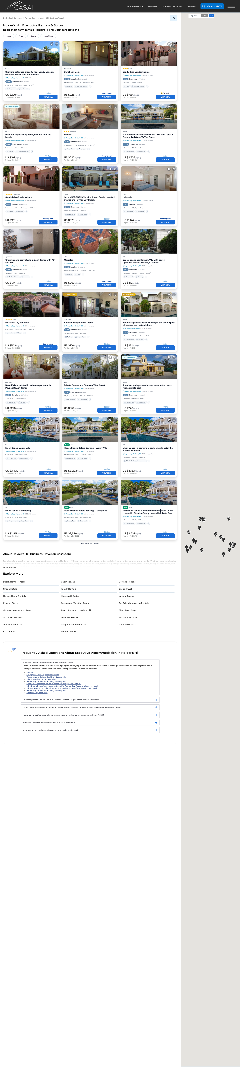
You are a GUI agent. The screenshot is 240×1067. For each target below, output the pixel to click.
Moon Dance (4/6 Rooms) (18, 510)
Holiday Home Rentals (14, 596)
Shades (68, 134)
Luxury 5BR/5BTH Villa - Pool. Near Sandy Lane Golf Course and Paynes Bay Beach (89, 198)
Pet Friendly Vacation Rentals (134, 603)
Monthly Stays (10, 603)
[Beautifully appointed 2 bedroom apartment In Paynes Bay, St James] (31, 366)
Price (21, 36)
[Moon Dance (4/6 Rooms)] (31, 492)
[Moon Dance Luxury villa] (31, 429)
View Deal (48, 97)
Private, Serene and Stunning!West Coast (84, 385)
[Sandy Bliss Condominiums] (149, 53)
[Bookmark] (56, 44)
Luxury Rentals (126, 596)
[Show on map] (52, 44)
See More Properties (90, 543)
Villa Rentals (9, 631)
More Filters (48, 36)
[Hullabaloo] (149, 178)
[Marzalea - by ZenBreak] (31, 304)
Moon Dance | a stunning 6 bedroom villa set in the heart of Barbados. (148, 449)
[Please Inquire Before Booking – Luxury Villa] (90, 429)
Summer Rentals (69, 617)
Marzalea (68, 260)
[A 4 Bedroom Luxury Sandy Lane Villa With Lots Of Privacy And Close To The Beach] (149, 116)
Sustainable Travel (128, 617)
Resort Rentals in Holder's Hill (76, 610)
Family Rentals (68, 589)
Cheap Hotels (10, 589)
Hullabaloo (128, 197)
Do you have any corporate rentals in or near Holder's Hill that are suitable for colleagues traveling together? (72, 707)
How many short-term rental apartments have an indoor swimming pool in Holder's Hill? (63, 715)
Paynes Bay (11, 78)
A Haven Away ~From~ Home (78, 322)
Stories (192, 6)
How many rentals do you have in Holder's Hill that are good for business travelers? (61, 700)
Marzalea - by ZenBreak (17, 322)
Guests (33, 36)
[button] (220, 537)
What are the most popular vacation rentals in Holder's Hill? (50, 722)
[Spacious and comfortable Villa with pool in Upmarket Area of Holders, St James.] (149, 241)
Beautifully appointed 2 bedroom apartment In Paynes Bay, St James (28, 386)
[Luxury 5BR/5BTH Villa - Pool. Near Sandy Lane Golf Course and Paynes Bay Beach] (90, 178)
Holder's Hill (20, 78)
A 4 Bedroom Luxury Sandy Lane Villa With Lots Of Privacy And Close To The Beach (148, 135)
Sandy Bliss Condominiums (136, 72)
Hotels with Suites (70, 596)
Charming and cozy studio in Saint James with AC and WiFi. (29, 261)
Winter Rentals (68, 631)
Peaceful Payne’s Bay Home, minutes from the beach (28, 135)
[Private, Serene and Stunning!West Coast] (90, 366)
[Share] (173, 18)
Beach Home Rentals (14, 582)
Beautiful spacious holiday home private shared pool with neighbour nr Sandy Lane (148, 323)
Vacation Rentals (127, 624)
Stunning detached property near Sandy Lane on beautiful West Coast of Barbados (29, 73)
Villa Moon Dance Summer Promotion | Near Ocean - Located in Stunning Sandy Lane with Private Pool (149, 511)
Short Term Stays (127, 610)
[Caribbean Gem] (90, 53)
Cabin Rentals (68, 582)
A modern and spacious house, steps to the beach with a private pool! (147, 386)
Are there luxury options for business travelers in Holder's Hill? (51, 730)
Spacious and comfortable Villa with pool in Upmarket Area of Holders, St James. (144, 261)
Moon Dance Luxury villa (17, 448)
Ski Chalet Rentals (12, 617)
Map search (194, 16)
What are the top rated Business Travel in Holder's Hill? (48, 662)
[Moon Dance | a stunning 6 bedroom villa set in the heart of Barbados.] (149, 429)
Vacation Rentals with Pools (17, 610)
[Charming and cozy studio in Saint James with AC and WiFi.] (31, 241)
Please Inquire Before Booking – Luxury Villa (85, 448)
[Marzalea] (90, 241)
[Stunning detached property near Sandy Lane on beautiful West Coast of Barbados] (31, 53)
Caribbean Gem (72, 72)
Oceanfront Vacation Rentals (75, 603)
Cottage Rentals (127, 582)
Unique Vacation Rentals (73, 624)
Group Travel (125, 589)
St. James (127, 328)
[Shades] (90, 116)
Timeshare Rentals (12, 624)
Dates (8, 36)
